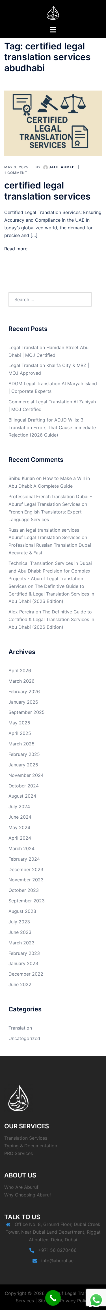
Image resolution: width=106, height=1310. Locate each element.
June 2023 (19, 932)
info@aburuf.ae (57, 1260)
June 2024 (19, 817)
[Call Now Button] (53, 1298)
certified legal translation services (47, 191)
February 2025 (24, 754)
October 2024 (23, 786)
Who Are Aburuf (21, 1187)
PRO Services (18, 1153)
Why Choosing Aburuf (27, 1195)
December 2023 (25, 869)
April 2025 (19, 733)
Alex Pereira (21, 612)
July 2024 (19, 806)
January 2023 (23, 963)
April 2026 (19, 670)
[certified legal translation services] (53, 123)
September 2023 (26, 901)
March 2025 (21, 744)
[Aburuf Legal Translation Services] (53, 12)
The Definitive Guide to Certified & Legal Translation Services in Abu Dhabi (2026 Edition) (51, 593)
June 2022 (19, 984)
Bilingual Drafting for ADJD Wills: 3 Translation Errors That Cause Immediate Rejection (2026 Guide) (52, 427)
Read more (15, 248)
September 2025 (26, 712)
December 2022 (25, 974)
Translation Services (25, 1138)
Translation (20, 1028)
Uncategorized (24, 1038)
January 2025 (23, 765)
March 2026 (21, 681)
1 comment (15, 173)
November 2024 (26, 775)
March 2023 (21, 943)
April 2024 (19, 838)
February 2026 (24, 691)
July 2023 (19, 922)
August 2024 (22, 796)
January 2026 (23, 702)
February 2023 (24, 953)
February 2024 (24, 859)
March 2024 (21, 848)
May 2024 (19, 827)
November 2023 (26, 880)
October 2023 (23, 890)
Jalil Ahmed (62, 167)
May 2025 (19, 723)
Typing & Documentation (30, 1145)
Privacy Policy (75, 1300)
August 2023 (22, 911)
